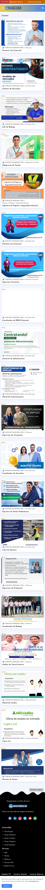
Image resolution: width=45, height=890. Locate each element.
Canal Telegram (9, 845)
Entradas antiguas (36, 790)
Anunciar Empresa (36, 874)
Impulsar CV (6, 874)
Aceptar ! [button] (7, 886)
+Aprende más (33, 881)
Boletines (7, 859)
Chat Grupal (8, 831)
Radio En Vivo (9, 866)
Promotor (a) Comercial (33, 2)
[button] (43, 8)
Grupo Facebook (10, 835)
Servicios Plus (9, 862)
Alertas (6, 856)
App (5, 852)
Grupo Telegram (10, 841)
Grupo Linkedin (9, 838)
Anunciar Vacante (20, 874)
